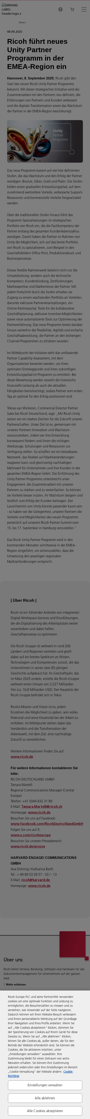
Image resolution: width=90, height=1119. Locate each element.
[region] (45, 1055)
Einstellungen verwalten (45, 1085)
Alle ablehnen (45, 1098)
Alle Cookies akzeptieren (45, 1111)
